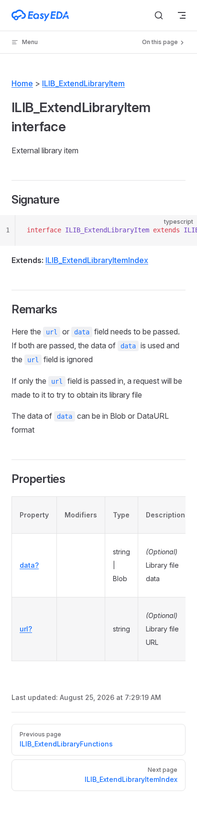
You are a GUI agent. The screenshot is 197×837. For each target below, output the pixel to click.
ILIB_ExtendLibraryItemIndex (96, 260)
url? (26, 629)
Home (22, 83)
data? (29, 565)
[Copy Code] (181, 230)
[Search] (158, 15)
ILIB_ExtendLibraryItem (83, 83)
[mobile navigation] (181, 15)
